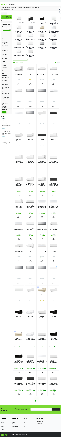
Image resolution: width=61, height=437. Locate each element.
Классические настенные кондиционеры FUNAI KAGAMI (42, 47)
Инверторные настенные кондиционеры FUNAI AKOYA (19, 22)
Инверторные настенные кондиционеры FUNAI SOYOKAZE (53, 39)
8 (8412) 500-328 (40, 421)
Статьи (3, 118)
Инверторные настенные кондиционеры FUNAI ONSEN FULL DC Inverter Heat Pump (54, 31)
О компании (3, 422)
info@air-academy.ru (40, 423)
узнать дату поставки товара (31, 302)
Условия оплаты (14, 423)
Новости (2, 423)
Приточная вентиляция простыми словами (6, 138)
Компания (3, 418)
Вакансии (2, 426)
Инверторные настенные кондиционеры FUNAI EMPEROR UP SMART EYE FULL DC (53, 23)
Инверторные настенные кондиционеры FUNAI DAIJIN (20, 59)
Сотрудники (3, 425)
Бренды (25, 425)
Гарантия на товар (15, 426)
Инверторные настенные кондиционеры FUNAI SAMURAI (19, 39)
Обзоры (25, 426)
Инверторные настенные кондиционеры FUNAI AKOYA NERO (30, 23)
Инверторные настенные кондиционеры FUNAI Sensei (30, 39)
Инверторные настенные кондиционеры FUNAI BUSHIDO (42, 23)
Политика (2, 429)
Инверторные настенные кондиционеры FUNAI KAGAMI (30, 31)
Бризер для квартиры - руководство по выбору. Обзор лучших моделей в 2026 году (6, 121)
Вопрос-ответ (26, 423)
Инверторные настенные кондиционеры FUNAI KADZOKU (19, 31)
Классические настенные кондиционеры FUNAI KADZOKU (30, 47)
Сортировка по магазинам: (5, 20)
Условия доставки (15, 425)
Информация (15, 418)
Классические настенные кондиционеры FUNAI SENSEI (19, 55)
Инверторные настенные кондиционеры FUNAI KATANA (42, 31)
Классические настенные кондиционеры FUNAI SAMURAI (53, 47)
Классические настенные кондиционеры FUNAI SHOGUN (30, 55)
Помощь (13, 422)
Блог (24, 422)
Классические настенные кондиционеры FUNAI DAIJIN (19, 47)
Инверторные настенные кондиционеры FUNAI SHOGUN (42, 39)
